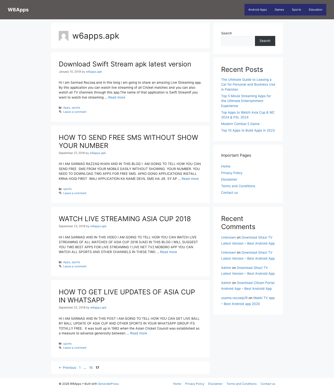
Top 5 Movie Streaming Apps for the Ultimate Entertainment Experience (246, 101)
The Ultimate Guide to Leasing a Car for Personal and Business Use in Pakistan (248, 84)
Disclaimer (229, 179)
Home (225, 166)
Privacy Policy (231, 173)
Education (315, 9)
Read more (116, 97)
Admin (226, 268)
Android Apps (257, 9)
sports (76, 107)
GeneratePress (108, 384)
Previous (67, 368)
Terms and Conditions (238, 186)
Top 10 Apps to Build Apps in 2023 (248, 130)
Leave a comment (74, 111)
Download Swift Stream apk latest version (125, 64)
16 (91, 368)
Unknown (228, 237)
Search (226, 33)
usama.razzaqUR (234, 298)
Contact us (229, 193)
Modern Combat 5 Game (240, 124)
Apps (66, 107)
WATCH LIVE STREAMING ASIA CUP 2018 (125, 219)
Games (279, 9)
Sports (296, 9)
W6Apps (18, 10)
